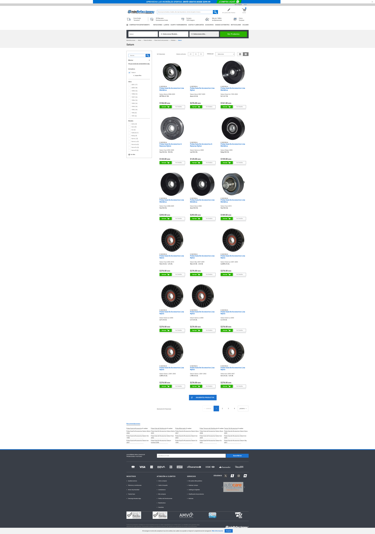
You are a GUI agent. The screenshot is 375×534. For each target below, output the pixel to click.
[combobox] (143, 34)
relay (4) (134, 135)
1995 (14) (134, 103)
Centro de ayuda (162, 485)
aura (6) (134, 127)
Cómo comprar (162, 481)
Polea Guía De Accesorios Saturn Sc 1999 (186, 441)
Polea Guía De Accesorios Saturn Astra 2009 (163, 432)
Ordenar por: (210, 54)
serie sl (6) (134, 150)
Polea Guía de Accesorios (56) (139, 64)
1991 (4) (134, 116)
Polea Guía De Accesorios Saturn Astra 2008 (138, 432)
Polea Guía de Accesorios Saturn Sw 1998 (137, 437)
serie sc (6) (135, 147)
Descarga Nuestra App (134, 498)
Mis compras (238, 4)
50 (201, 54)
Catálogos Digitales (194, 489)
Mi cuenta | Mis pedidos (195, 481)
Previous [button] (222, 487)
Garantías (161, 507)
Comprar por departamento (139, 25)
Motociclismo (236, 25)
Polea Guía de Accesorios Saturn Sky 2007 (235, 441)
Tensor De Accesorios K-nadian (233, 428)
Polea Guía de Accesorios (161, 40)
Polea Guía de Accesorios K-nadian (137, 428)
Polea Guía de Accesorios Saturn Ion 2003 (186, 437)
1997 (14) (134, 97)
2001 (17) (134, 84)
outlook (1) (134, 133)
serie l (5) (134, 138)
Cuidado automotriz (222, 25)
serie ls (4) (135, 141)
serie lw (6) (135, 144)
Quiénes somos (132, 481)
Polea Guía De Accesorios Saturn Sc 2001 (211, 441)
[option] (233, 487)
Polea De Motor (148, 40)
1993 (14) (134, 109)
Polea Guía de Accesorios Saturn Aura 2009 (235, 432)
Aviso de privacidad (133, 489)
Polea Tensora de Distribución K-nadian (212, 428)
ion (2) (133, 130)
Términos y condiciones (134, 485)
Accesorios (209, 25)
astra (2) (134, 124)
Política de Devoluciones (165, 498)
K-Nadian (173, 40)
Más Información (217, 531)
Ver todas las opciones (137, 75)
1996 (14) (134, 100)
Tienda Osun (131, 494)
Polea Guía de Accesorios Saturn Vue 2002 (162, 437)
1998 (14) (134, 94)
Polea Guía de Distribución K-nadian (162, 428)
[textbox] (187, 12)
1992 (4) (134, 113)
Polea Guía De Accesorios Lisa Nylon (202, 89)
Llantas (166, 25)
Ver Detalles (178, 106)
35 (196, 54)
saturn (180, 40)
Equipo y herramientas (179, 25)
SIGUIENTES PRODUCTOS (205, 397)
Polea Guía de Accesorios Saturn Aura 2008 (211, 432)
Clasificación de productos (196, 494)
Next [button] (244, 487)
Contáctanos (162, 489)
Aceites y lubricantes (196, 25)
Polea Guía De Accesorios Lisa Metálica (171, 89)
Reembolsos (162, 503)
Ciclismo (245, 25)
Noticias (191, 498)
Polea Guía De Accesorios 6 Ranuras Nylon (170, 145)
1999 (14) (134, 91)
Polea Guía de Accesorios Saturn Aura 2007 (187, 432)
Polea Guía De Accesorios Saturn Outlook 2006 (161, 441)
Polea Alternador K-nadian (183, 428)
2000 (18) (134, 88)
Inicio (245, 4)
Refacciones (157, 25)
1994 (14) (134, 106)
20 (190, 54)
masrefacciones (130, 40)
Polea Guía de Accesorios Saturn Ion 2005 (235, 437)
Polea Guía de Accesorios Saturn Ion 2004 (211, 437)
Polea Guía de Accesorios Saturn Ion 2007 (137, 441)
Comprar (165, 106)
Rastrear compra (193, 485)
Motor (139, 40)
